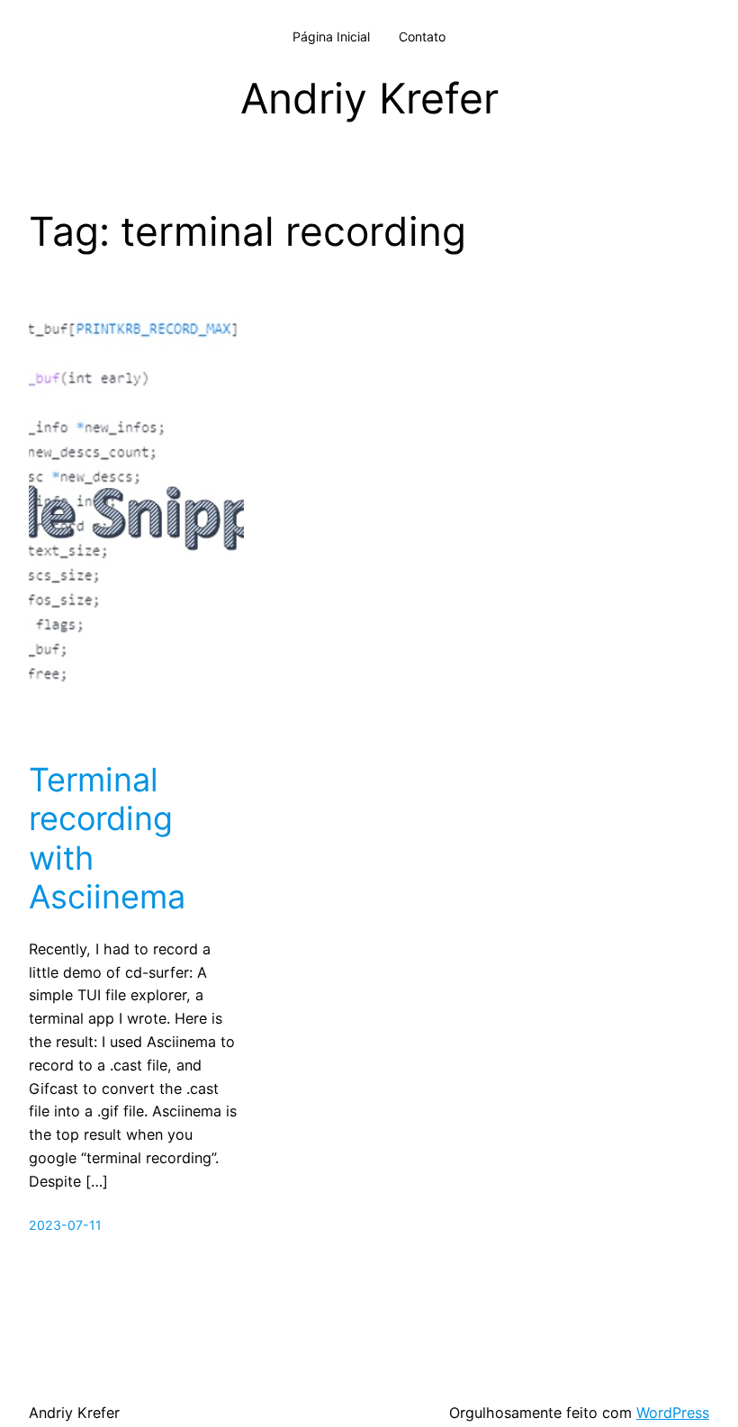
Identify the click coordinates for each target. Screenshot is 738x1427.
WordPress (672, 1413)
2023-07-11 (65, 1225)
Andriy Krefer (369, 98)
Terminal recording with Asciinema (107, 839)
